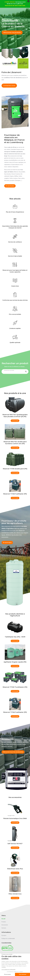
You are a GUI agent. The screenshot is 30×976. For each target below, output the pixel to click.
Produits (4, 921)
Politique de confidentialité (8, 938)
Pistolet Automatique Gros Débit (15, 818)
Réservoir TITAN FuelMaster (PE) (15, 494)
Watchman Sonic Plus (15, 869)
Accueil (3, 918)
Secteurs (4, 928)
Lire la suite (15, 420)
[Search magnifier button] (26, 371)
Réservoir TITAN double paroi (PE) (15, 469)
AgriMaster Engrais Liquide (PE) (15, 662)
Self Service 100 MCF (15, 843)
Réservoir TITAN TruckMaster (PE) (15, 687)
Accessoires (5, 925)
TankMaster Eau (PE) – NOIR (15, 637)
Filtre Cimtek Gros (15, 894)
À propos (4, 935)
